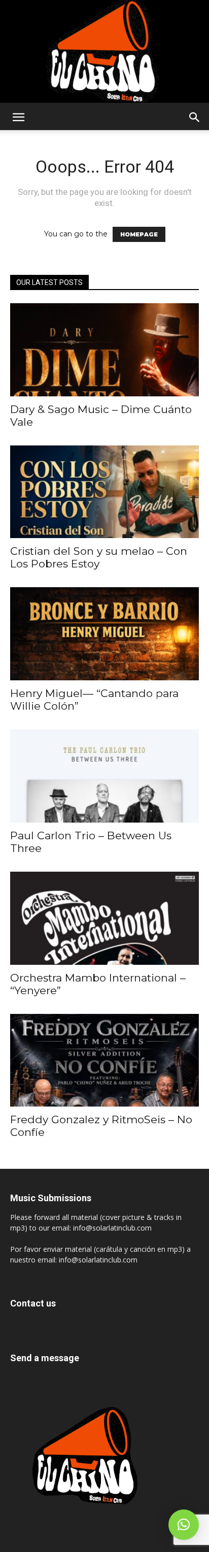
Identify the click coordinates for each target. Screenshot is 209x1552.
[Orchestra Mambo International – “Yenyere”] (104, 918)
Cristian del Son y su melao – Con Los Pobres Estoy (98, 557)
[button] (18, 117)
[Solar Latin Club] (104, 51)
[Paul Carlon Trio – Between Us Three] (104, 776)
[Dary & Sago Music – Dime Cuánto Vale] (104, 349)
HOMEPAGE (139, 234)
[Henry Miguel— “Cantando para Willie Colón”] (104, 633)
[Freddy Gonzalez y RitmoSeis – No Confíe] (104, 1060)
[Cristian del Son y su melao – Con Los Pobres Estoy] (104, 492)
